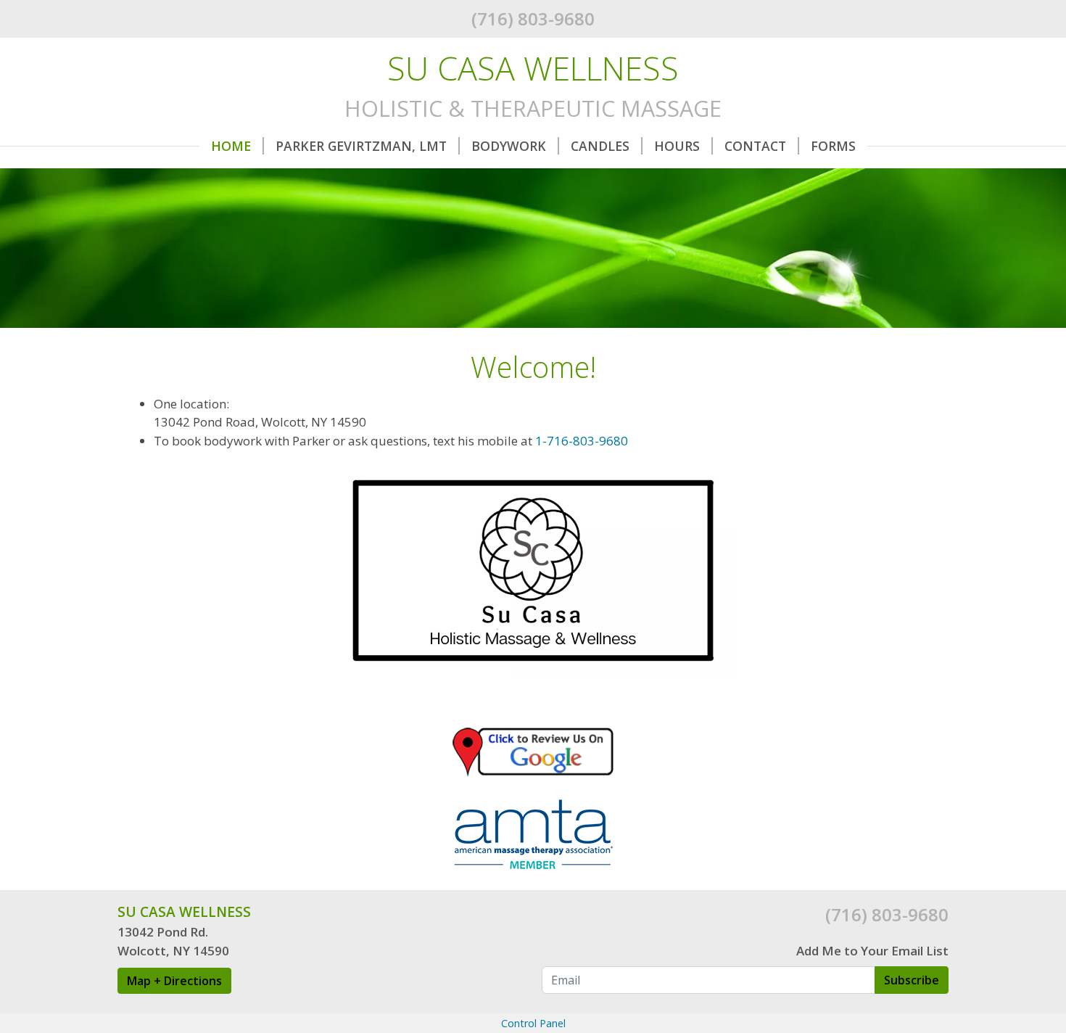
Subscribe (911, 980)
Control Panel (533, 1023)
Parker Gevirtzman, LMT (361, 146)
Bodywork (508, 146)
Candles (600, 146)
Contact (755, 146)
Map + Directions (174, 981)
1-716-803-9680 (581, 440)
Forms (833, 146)
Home (231, 146)
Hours (677, 146)
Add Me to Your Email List (872, 950)
